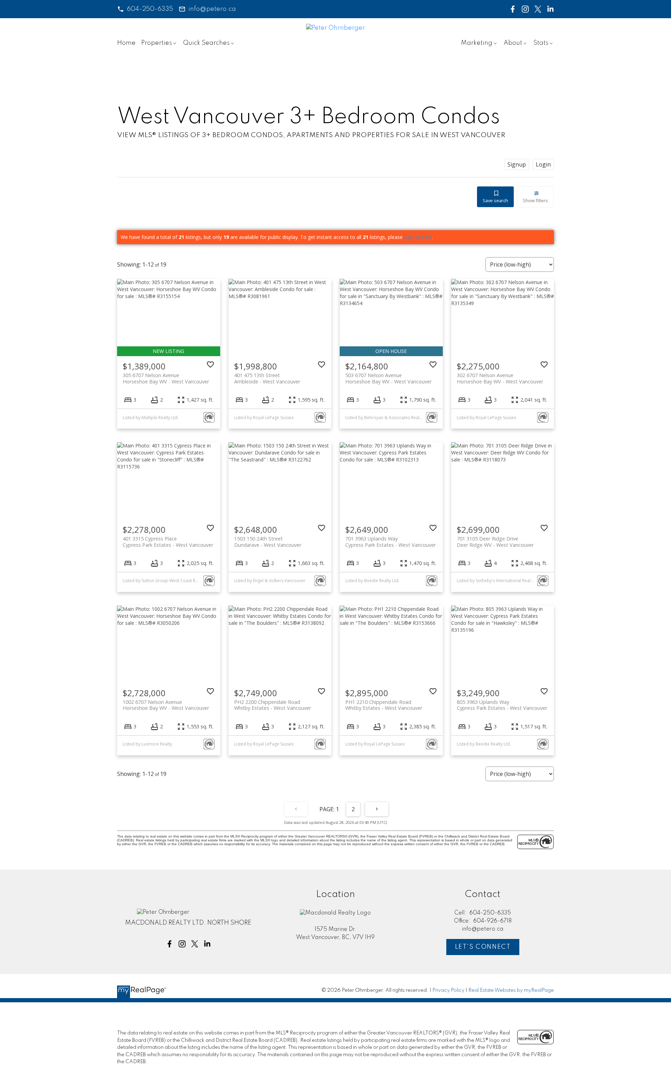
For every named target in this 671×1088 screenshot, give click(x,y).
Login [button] (543, 164)
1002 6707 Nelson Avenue (166, 705)
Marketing (476, 43)
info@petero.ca (212, 9)
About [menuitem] (513, 43)
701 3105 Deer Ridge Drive (495, 541)
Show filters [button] (535, 200)
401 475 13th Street (267, 378)
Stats (540, 43)
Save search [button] (495, 200)
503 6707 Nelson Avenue (388, 378)
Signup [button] (516, 164)
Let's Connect (483, 947)
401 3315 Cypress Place (168, 541)
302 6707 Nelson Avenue (500, 378)
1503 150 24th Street (267, 541)
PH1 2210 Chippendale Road (383, 705)
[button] (145, 9)
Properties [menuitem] (156, 43)
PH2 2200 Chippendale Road (272, 705)
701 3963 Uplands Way (390, 541)
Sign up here (418, 237)
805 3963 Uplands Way (502, 705)
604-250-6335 (150, 9)
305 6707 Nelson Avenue (166, 378)
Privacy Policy (448, 990)
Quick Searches (206, 43)
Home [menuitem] (126, 43)
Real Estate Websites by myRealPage (511, 990)
